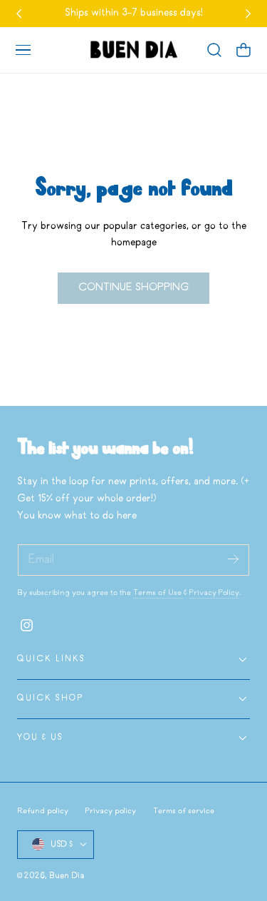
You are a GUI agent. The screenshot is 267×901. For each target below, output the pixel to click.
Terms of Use (158, 593)
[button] (23, 50)
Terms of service (183, 811)
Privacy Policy (214, 593)
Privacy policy (110, 811)
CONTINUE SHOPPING (133, 287)
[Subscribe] (233, 559)
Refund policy (42, 811)
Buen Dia (66, 875)
